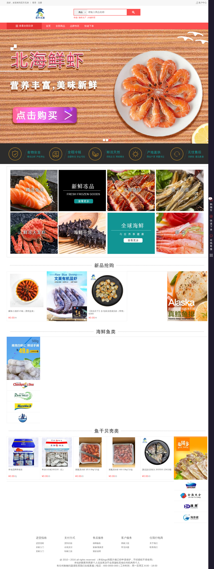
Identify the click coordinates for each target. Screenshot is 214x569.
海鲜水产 (82, 17)
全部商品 (60, 26)
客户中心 (203, 3)
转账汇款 (68, 551)
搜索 (133, 12)
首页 (48, 26)
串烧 (76, 17)
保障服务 (97, 543)
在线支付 (68, 547)
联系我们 (154, 547)
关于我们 (154, 543)
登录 (34, 3)
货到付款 (68, 543)
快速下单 (89, 26)
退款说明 (97, 551)
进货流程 (40, 543)
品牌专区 (74, 26)
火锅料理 (91, 17)
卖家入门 (40, 551)
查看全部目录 (26, 26)
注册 (40, 3)
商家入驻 (125, 543)
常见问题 (125, 547)
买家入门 (40, 547)
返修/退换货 (98, 547)
